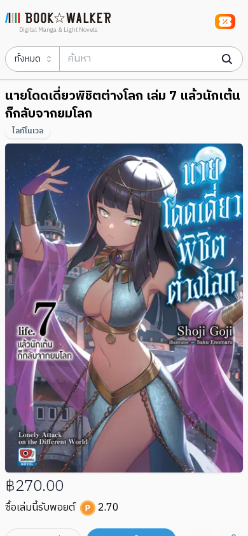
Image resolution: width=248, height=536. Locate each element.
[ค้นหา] (227, 59)
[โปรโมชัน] (225, 22)
